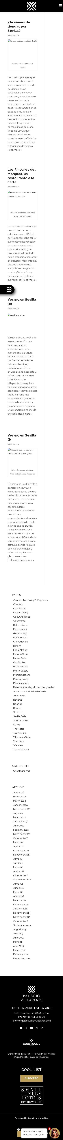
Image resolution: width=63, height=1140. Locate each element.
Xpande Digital (21, 749)
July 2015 (18, 933)
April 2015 (18, 946)
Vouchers (18, 741)
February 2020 (21, 850)
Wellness (18, 745)
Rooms (17, 708)
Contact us (19, 608)
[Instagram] (36, 1027)
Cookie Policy (20, 612)
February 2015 (20, 954)
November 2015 (21, 917)
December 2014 (21, 958)
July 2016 (18, 883)
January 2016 (20, 908)
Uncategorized (21, 771)
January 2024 (20, 805)
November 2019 (21, 854)
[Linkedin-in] (42, 1027)
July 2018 (18, 863)
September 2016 (22, 879)
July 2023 (18, 813)
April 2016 (18, 896)
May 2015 (18, 941)
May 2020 (18, 842)
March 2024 (19, 800)
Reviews (17, 699)
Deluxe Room (20, 625)
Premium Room (21, 675)
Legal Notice (20, 650)
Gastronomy (20, 633)
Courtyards (19, 621)
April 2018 (18, 871)
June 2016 (18, 888)
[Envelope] (21, 1027)
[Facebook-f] (26, 1027)
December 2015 (21, 912)
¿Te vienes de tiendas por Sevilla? (19, 26)
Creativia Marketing (38, 1118)
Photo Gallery (20, 670)
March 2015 (19, 950)
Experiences (20, 629)
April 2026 (18, 792)
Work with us (14, 1054)
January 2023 (20, 821)
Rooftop (17, 704)
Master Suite (19, 658)
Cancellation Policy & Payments (30, 600)
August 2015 (19, 929)
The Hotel (18, 728)
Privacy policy (20, 679)
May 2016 (18, 892)
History (17, 645)
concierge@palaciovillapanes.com (32, 1020)
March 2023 (19, 817)
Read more (14, 149)
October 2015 (20, 921)
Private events (20, 683)
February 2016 (21, 904)
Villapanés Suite (22, 737)
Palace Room (20, 666)
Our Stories (19, 662)
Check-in (18, 604)
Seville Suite (19, 716)
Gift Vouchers (20, 637)
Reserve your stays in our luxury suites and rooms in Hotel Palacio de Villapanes (33, 691)
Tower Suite (19, 733)
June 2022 (18, 825)
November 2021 (21, 834)
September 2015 (22, 925)
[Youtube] (31, 1027)
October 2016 (20, 875)
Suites (16, 724)
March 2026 (19, 796)
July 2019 (18, 858)
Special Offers (20, 720)
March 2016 (19, 900)
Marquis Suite (20, 654)
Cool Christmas (21, 616)
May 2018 (18, 867)
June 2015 (18, 937)
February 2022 (21, 829)
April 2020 (18, 846)
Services (17, 712)
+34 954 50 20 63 (35, 1017)
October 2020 (20, 838)
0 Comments (13, 35)
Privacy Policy (40, 1054)
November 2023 (21, 809)
